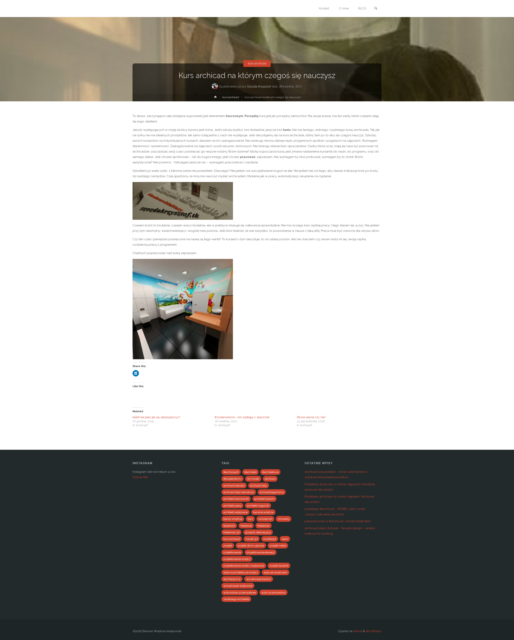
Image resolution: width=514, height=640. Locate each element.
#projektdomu (232, 478)
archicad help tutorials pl (238, 492)
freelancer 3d (231, 532)
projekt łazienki (279, 565)
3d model (253, 478)
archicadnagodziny (272, 492)
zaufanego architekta (236, 599)
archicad (270, 478)
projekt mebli (278, 545)
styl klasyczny (232, 579)
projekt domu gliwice (251, 545)
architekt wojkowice (235, 512)
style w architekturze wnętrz (240, 572)
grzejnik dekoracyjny (258, 532)
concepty (283, 518)
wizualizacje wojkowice (237, 585)
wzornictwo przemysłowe (239, 592)
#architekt (250, 472)
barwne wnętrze (263, 512)
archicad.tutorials (234, 485)
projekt (227, 545)
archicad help (258, 485)
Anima (357, 631)
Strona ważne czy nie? (311, 417)
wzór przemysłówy (273, 592)
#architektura (270, 472)
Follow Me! (140, 477)
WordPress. (373, 631)
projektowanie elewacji (260, 552)
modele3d (269, 538)
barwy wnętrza (232, 518)
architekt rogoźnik (258, 505)
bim (250, 518)
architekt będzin (264, 498)
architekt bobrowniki (236, 498)
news (285, 538)
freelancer (263, 525)
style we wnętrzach (275, 572)
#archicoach (231, 472)
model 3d (252, 538)
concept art (265, 518)
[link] (375, 8)
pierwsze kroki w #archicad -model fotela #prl (338, 521)
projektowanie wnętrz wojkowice (243, 565)
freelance (246, 525)
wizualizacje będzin (258, 579)
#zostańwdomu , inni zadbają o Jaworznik (242, 417)
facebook (229, 525)
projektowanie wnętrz (236, 559)
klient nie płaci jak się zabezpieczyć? (156, 417)
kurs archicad (257, 63)
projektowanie (232, 552)
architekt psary (232, 505)
